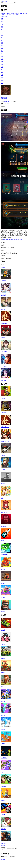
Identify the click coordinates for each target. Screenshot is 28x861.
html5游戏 (17, 239)
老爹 (5, 13)
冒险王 (2, 13)
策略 (21, 239)
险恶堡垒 (4, 98)
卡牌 (9, 239)
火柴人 (13, 14)
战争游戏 (6, 101)
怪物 (4, 239)
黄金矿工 (13, 13)
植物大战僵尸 (19, 13)
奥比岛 (8, 13)
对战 (6, 239)
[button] (3, 859)
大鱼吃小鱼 (5, 14)
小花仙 (9, 14)
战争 (11, 239)
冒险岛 (17, 14)
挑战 (13, 239)
